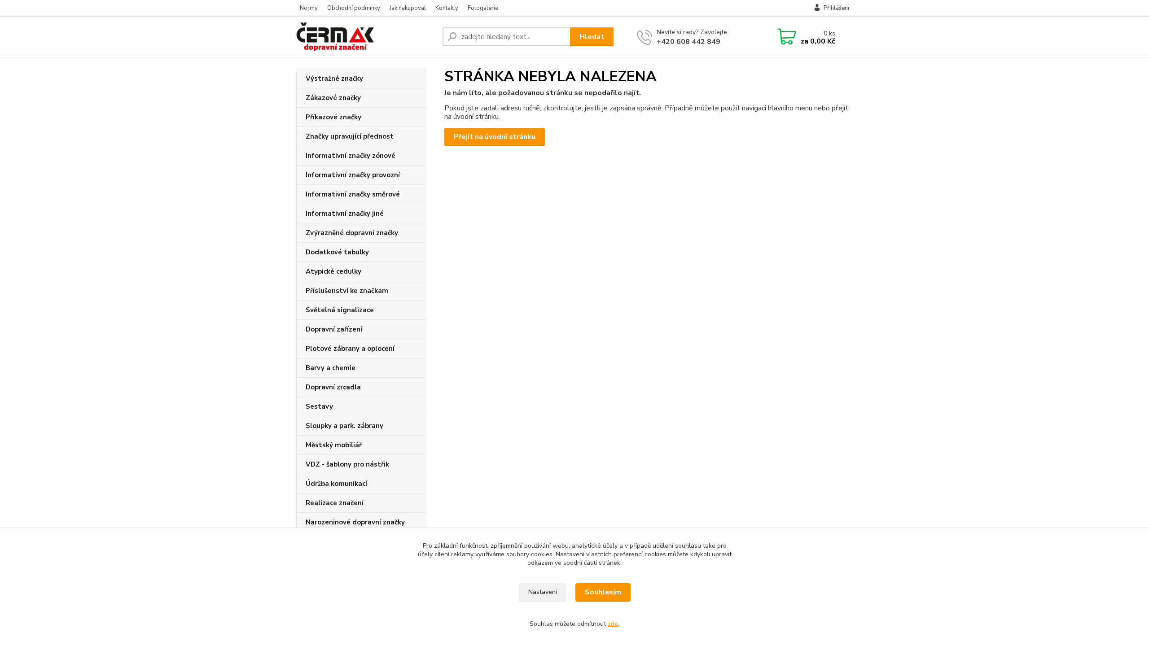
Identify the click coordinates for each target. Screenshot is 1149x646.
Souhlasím (603, 592)
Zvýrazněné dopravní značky (352, 232)
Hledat (591, 37)
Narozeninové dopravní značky (355, 522)
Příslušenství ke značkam (347, 290)
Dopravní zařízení (334, 329)
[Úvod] (365, 36)
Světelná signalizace (340, 310)
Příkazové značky (333, 117)
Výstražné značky (334, 78)
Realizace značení (335, 502)
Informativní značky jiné (345, 213)
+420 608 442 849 (688, 42)
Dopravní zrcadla (333, 387)
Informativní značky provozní (353, 174)
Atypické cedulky (333, 271)
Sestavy (319, 406)
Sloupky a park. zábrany (344, 425)
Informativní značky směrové (353, 194)
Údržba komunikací (336, 483)
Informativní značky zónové (350, 155)
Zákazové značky (333, 97)
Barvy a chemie (330, 367)
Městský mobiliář (334, 445)
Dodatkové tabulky (337, 252)
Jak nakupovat (408, 8)
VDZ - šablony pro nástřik (347, 464)
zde (613, 624)
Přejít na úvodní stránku (494, 137)
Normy (309, 8)
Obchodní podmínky (353, 8)
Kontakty (446, 8)
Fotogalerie (483, 8)
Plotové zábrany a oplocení (350, 348)
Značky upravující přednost (350, 136)
